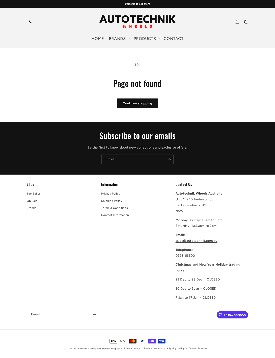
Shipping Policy (111, 201)
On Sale (32, 201)
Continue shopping (137, 103)
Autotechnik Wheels (84, 348)
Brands (31, 208)
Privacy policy (132, 348)
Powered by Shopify (108, 348)
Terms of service (153, 348)
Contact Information (115, 215)
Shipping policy (175, 348)
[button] (31, 21)
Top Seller (33, 193)
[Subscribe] (169, 159)
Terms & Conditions (114, 208)
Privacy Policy (110, 193)
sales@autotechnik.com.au (196, 241)
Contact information (200, 348)
